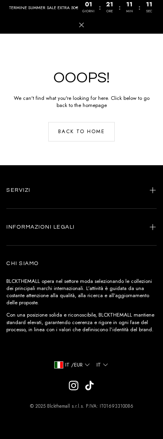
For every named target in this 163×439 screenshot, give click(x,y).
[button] (81, 190)
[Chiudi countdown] (81, 25)
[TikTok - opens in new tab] (89, 385)
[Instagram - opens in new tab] (73, 385)
